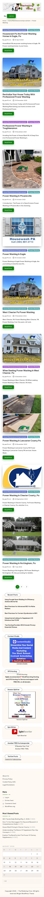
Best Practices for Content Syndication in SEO (21, 613)
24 (5, 871)
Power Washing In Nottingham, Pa (19, 563)
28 (27, 871)
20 (21, 867)
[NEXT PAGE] (26, 587)
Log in (7, 797)
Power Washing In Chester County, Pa (21, 495)
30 (38, 871)
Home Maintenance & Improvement (14, 30)
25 (10, 871)
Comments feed (10, 803)
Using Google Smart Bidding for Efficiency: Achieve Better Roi (19, 601)
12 (15, 862)
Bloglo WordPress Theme (25, 893)
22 (32, 867)
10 (4, 862)
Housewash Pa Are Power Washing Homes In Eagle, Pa (19, 34)
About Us (6, 776)
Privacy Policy (7, 779)
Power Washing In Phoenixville (17, 196)
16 (37, 862)
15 (32, 862)
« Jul (5, 881)
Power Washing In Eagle (14, 254)
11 (9, 862)
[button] (11, 16)
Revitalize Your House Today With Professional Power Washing (19, 95)
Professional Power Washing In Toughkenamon (17, 126)
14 (26, 862)
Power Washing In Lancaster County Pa (22, 440)
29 (32, 871)
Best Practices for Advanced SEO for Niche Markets (20, 607)
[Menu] (5, 16)
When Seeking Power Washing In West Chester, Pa (21, 371)
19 (15, 867)
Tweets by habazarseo (13, 759)
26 (16, 871)
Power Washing (34, 30)
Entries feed (9, 800)
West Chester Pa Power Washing (19, 312)
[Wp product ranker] (22, 705)
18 (10, 867)
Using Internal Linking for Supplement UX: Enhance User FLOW (19, 619)
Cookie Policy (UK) (9, 782)
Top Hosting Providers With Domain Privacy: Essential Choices (20, 626)
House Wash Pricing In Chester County (16, 827)
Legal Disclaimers (9, 785)
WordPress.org (10, 806)
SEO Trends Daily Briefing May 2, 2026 (16, 819)
